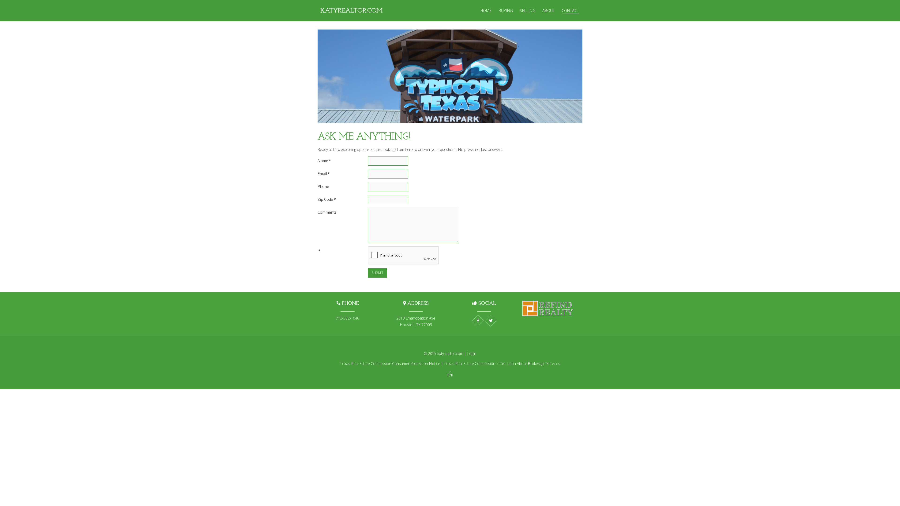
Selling (527, 10)
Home (485, 10)
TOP (450, 375)
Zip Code (327, 199)
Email (324, 173)
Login (471, 353)
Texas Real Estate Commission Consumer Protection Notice (390, 363)
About (548, 10)
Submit (377, 273)
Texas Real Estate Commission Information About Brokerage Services (502, 363)
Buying (506, 10)
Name (324, 160)
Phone (323, 186)
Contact (570, 10)
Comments (327, 212)
